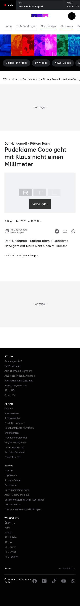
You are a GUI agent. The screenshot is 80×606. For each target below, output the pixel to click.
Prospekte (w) (12, 457)
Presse (8, 532)
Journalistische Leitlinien (18, 381)
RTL (5, 79)
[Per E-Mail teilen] (65, 231)
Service (8, 466)
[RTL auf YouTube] (63, 581)
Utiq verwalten (12, 505)
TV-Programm (12, 366)
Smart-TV (9, 395)
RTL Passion (11, 557)
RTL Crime (10, 547)
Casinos (8, 409)
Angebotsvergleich (15, 442)
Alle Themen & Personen (18, 371)
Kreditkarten (11, 433)
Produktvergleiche (14, 423)
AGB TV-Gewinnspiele (16, 495)
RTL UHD (9, 390)
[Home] (39, 15)
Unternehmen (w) (14, 447)
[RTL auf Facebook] (34, 581)
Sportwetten (11, 413)
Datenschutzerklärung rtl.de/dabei (24, 500)
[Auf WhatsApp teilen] (73, 231)
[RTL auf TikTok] (54, 581)
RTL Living (10, 552)
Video (15, 79)
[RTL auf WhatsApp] (73, 581)
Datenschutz (11, 485)
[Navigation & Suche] (72, 16)
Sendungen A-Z (13, 361)
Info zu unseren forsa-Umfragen (22, 509)
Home (7, 568)
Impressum (10, 475)
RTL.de (8, 356)
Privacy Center (12, 480)
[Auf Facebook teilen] (57, 231)
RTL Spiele (10, 537)
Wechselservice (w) (15, 438)
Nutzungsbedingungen (17, 490)
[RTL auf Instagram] (44, 581)
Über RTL (9, 523)
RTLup (8, 542)
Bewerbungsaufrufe (15, 385)
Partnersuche (12, 418)
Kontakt (8, 470)
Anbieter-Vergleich (15, 452)
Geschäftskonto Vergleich (19, 428)
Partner (8, 404)
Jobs (7, 528)
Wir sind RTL (11, 518)
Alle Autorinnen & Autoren (19, 376)
